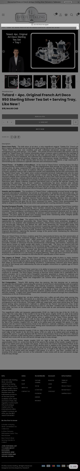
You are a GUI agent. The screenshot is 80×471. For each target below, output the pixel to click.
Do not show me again (41, 24)
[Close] (77, 28)
